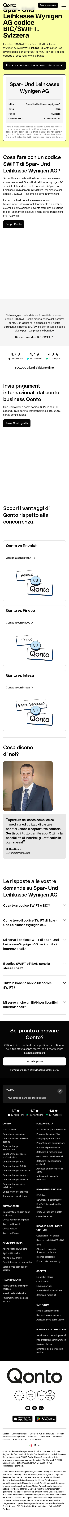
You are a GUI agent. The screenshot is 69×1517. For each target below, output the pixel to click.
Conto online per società (15, 1179)
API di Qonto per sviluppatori (51, 1335)
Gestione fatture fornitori (49, 1156)
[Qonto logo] (9, 5)
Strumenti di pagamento (49, 1200)
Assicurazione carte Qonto (50, 1319)
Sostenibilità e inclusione (49, 1290)
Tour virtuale (9, 1129)
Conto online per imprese (15, 1175)
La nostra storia (44, 1277)
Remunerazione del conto (16, 1196)
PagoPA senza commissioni (50, 1143)
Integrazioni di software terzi (51, 1340)
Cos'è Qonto (42, 1281)
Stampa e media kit (46, 1295)
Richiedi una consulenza (48, 1315)
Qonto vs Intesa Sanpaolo (16, 1219)
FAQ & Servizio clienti (47, 1310)
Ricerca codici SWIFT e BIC (50, 1240)
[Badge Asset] (27, 1408)
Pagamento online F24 (48, 1134)
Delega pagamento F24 (48, 1138)
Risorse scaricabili (45, 1257)
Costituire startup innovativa (17, 1262)
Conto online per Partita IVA (17, 1170)
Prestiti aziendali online (14, 1293)
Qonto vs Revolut (11, 1224)
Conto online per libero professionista (14, 1155)
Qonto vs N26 (10, 1228)
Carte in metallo (44, 1216)
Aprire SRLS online (12, 1258)
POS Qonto (42, 1195)
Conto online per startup (15, 1191)
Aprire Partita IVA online (15, 1249)
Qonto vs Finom (11, 1233)
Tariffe (10, 1090)
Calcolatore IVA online (47, 1235)
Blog (38, 1244)
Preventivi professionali (48, 1147)
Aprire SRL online (11, 1253)
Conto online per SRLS (14, 1166)
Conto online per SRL (13, 1161)
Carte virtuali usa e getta (49, 1212)
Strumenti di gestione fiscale (51, 1129)
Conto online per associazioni (11, 1148)
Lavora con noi (44, 1286)
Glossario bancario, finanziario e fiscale (46, 1251)
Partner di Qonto (45, 1344)
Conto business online (14, 1134)
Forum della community (48, 1261)
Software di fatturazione (49, 1152)
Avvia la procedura (48, 5)
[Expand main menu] (63, 5)
